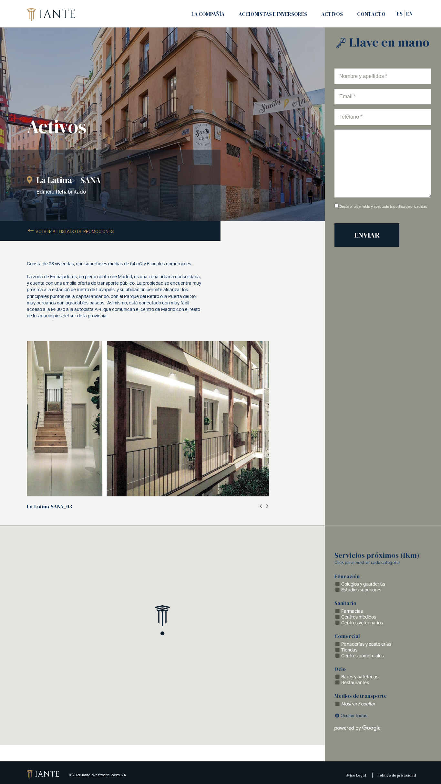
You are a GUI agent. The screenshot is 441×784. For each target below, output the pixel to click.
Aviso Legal (356, 775)
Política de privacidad (396, 775)
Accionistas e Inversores (273, 13)
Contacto (371, 13)
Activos (332, 13)
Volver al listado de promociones (74, 231)
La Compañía (207, 13)
